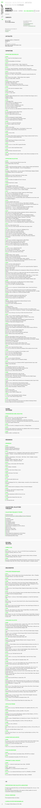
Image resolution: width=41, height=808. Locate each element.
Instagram (7, 31)
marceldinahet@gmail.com (28, 23)
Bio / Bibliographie (28, 10)
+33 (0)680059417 (26, 24)
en (2, 19)
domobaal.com (8, 30)
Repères (21, 10)
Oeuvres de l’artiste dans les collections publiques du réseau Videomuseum (18, 516)
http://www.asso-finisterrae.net (16, 791)
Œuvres (15, 10)
